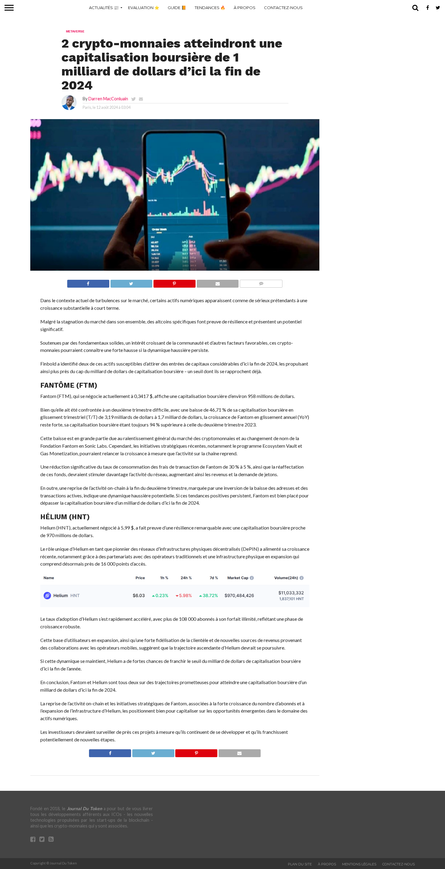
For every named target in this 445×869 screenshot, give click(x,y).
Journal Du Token (84, 808)
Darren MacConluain (108, 98)
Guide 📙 (177, 7)
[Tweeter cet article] (131, 282)
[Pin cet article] (174, 282)
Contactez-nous (283, 7)
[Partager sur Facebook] (88, 282)
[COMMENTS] (260, 282)
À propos (244, 7)
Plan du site (300, 864)
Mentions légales (359, 864)
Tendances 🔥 (210, 7)
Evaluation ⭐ (143, 7)
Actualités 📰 (104, 7)
